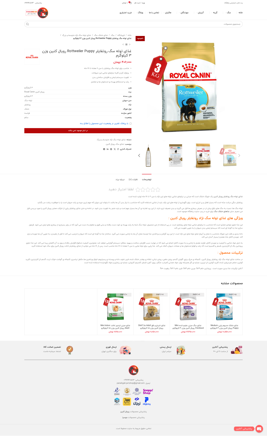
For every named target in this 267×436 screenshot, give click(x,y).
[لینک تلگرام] (104, 149)
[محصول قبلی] (129, 44)
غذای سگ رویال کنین (115, 144)
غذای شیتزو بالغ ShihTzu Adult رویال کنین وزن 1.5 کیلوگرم (151, 327)
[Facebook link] (118, 149)
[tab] (146, 178)
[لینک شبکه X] (115, 149)
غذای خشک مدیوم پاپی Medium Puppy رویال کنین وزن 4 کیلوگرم (224, 327)
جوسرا (125, 417)
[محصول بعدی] (123, 44)
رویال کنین (124, 411)
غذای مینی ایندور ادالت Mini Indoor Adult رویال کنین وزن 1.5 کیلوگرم (115, 327)
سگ (112, 35)
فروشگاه (121, 35)
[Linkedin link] (107, 149)
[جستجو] (27, 24)
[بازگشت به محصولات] (126, 44)
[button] (239, 155)
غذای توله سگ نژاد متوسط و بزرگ (76, 35)
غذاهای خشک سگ (221, 211)
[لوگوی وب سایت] (36, 12)
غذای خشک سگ (101, 35)
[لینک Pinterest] (111, 149)
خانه (129, 35)
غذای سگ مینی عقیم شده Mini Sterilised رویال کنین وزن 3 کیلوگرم (188, 327)
